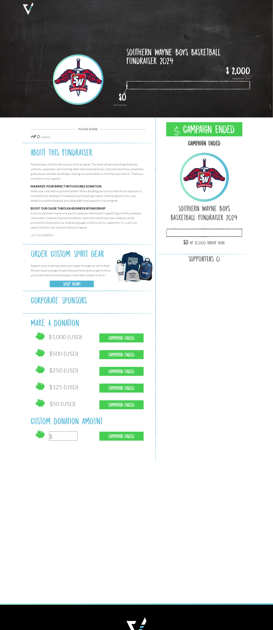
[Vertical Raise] (28, 8)
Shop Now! (71, 284)
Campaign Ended (207, 129)
